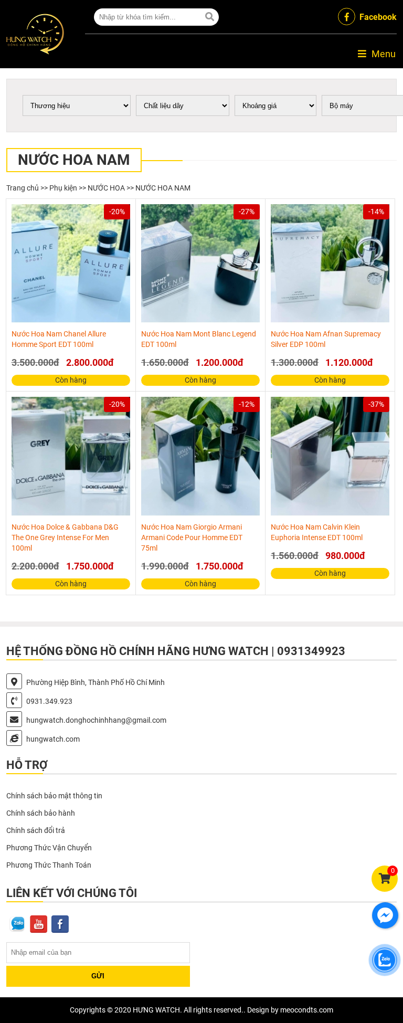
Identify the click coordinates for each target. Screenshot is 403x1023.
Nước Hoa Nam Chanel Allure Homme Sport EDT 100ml (59, 339)
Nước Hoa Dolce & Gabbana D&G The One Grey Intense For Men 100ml (65, 537)
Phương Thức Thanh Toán (48, 865)
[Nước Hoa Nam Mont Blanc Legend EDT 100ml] (200, 263)
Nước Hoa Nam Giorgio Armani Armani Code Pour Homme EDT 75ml (191, 537)
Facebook (378, 17)
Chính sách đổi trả (35, 830)
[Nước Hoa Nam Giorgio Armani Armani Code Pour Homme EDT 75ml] (200, 456)
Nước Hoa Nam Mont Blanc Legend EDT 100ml (198, 339)
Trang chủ (22, 188)
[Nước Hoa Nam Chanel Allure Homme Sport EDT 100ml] (71, 263)
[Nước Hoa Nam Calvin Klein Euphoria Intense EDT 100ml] (330, 456)
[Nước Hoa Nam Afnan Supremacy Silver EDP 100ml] (330, 263)
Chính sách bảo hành (40, 813)
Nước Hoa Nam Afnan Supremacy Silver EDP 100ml (326, 339)
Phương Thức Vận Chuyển (49, 847)
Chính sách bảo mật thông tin (54, 796)
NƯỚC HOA (106, 188)
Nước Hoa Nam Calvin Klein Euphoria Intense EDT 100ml (317, 532)
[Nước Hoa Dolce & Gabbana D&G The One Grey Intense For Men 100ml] (71, 456)
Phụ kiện (63, 188)
